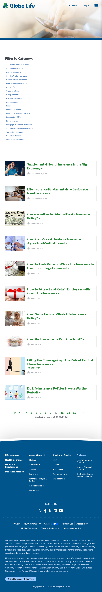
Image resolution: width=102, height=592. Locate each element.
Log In (86, 6)
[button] (96, 6)
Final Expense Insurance (16, 83)
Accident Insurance (14, 68)
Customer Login (60, 474)
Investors (33, 474)
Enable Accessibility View (21, 579)
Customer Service (62, 455)
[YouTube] (61, 511)
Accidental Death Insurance (17, 65)
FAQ (55, 460)
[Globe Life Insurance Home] (19, 6)
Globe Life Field (12, 91)
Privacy (16, 523)
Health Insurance (14, 460)
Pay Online (58, 469)
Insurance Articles (14, 471)
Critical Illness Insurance (16, 80)
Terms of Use (67, 523)
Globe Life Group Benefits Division (85, 475)
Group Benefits (12, 95)
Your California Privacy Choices (38, 523)
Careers (32, 469)
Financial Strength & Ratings (38, 479)
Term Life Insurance (14, 132)
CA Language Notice (71, 528)
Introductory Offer (13, 117)
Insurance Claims (13, 110)
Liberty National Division (84, 468)
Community (34, 464)
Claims (56, 464)
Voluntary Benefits (14, 136)
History (32, 460)
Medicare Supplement (11, 465)
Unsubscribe (59, 478)
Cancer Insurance (13, 72)
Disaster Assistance (50, 528)
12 (68, 412)
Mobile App (34, 490)
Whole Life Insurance (15, 139)
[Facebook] (45, 511)
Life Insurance (12, 121)
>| (87, 412)
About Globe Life (38, 455)
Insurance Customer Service (18, 113)
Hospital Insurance (14, 98)
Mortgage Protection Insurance (19, 124)
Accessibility (82, 523)
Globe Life (10, 87)
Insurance (10, 106)
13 (74, 412)
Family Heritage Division (84, 461)
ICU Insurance (12, 102)
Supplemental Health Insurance (19, 128)
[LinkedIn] (55, 511)
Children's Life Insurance (16, 76)
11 (62, 412)
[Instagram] (40, 511)
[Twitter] (50, 511)
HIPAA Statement (29, 528)
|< (15, 412)
